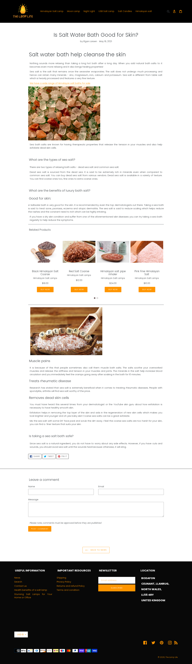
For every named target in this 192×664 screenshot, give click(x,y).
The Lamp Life (171, 657)
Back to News (98, 550)
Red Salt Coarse (79, 271)
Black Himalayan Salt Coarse (45, 272)
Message (33, 499)
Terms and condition (68, 590)
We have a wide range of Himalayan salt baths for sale (60, 83)
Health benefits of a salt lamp (30, 590)
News (17, 577)
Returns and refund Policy (71, 585)
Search (18, 581)
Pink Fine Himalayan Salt (146, 272)
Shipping (61, 577)
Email (101, 486)
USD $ (20, 634)
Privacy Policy (64, 581)
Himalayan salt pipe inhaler (113, 272)
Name (31, 486)
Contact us (20, 585)
